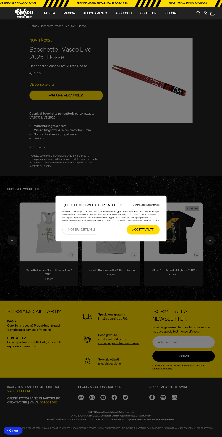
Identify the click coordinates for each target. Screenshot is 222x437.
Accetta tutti (143, 229)
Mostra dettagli (81, 229)
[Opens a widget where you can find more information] (13, 431)
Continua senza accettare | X (146, 205)
